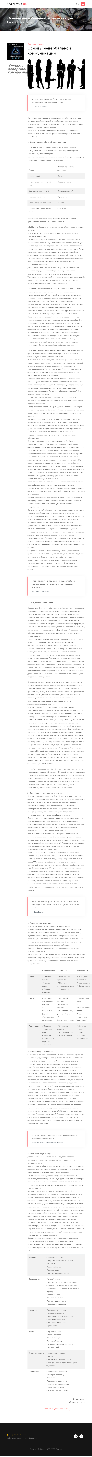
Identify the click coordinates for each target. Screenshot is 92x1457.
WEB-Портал (56, 1449)
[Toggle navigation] (83, 4)
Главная (10, 22)
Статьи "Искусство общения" (56, 1409)
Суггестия (15, 4)
